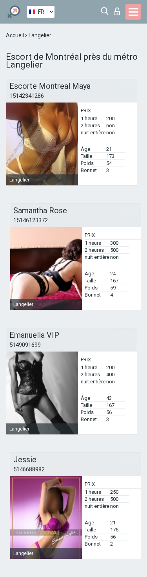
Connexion (118, 9)
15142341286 (26, 95)
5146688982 (29, 469)
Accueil (15, 35)
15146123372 (30, 220)
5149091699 (25, 344)
